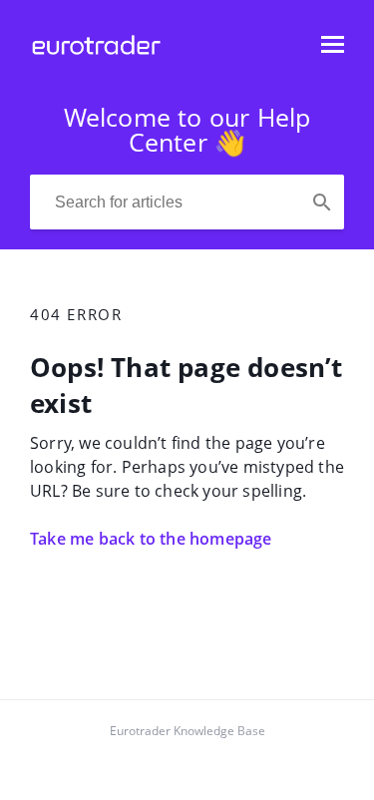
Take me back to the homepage (151, 539)
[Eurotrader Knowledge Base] (96, 54)
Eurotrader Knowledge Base (187, 730)
